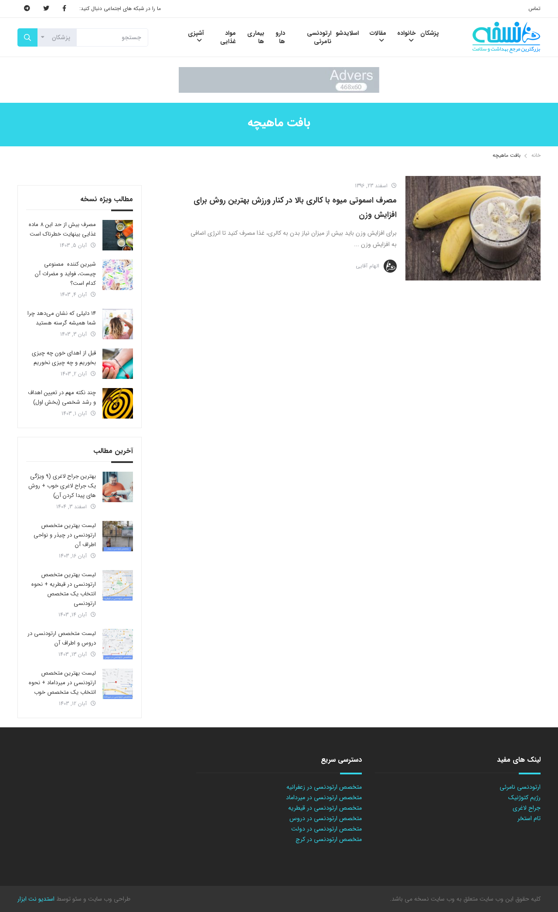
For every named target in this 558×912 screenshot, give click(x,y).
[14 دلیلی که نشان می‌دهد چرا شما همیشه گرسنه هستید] (117, 324)
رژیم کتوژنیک (524, 797)
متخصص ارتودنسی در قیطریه (325, 808)
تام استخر (529, 818)
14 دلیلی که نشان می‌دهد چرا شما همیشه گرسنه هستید (61, 318)
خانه (536, 155)
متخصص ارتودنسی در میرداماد (324, 797)
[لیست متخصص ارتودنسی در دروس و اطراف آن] (117, 644)
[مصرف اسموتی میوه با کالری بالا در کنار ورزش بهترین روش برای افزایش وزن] (473, 228)
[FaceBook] (64, 8)
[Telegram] (27, 8)
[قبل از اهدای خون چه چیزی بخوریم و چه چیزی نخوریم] (117, 363)
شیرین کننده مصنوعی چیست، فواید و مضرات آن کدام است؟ (65, 274)
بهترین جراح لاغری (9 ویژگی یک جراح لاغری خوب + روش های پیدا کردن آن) (62, 486)
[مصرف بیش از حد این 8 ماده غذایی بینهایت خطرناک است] (117, 235)
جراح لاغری (527, 808)
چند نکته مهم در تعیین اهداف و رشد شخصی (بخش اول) (62, 397)
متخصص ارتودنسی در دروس (325, 818)
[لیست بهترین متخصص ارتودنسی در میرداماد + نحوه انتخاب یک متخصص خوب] (117, 684)
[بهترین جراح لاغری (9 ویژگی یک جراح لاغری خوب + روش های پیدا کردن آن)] (117, 487)
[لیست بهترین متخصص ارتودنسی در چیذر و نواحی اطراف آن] (117, 536)
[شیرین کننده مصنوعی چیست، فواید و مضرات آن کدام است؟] (117, 275)
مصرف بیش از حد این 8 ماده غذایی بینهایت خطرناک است (62, 229)
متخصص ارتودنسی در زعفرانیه (324, 787)
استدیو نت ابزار (35, 899)
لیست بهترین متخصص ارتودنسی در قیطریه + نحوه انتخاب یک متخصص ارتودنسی (63, 589)
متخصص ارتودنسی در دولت (326, 829)
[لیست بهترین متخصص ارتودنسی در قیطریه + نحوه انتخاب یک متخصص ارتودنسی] (117, 585)
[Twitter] (46, 8)
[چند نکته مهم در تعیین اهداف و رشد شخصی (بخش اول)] (117, 403)
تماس (534, 8)
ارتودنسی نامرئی (520, 787)
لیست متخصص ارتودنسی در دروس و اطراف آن (61, 638)
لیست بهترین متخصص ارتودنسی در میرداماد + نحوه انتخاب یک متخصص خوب (62, 683)
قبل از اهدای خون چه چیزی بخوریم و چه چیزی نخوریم (64, 357)
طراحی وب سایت (108, 899)
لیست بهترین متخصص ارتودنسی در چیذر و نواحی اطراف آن (65, 535)
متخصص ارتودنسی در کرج (329, 839)
